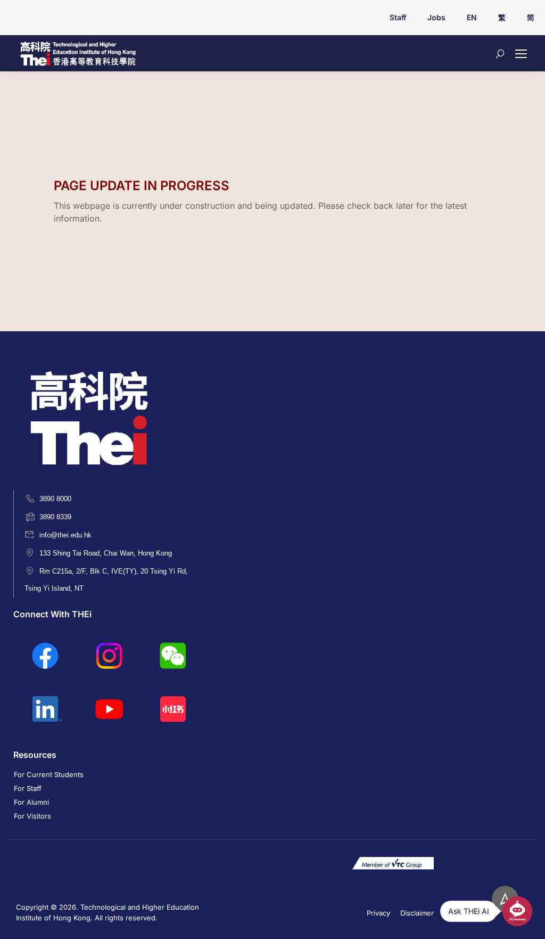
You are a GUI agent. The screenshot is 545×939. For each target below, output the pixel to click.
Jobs (436, 17)
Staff (398, 17)
